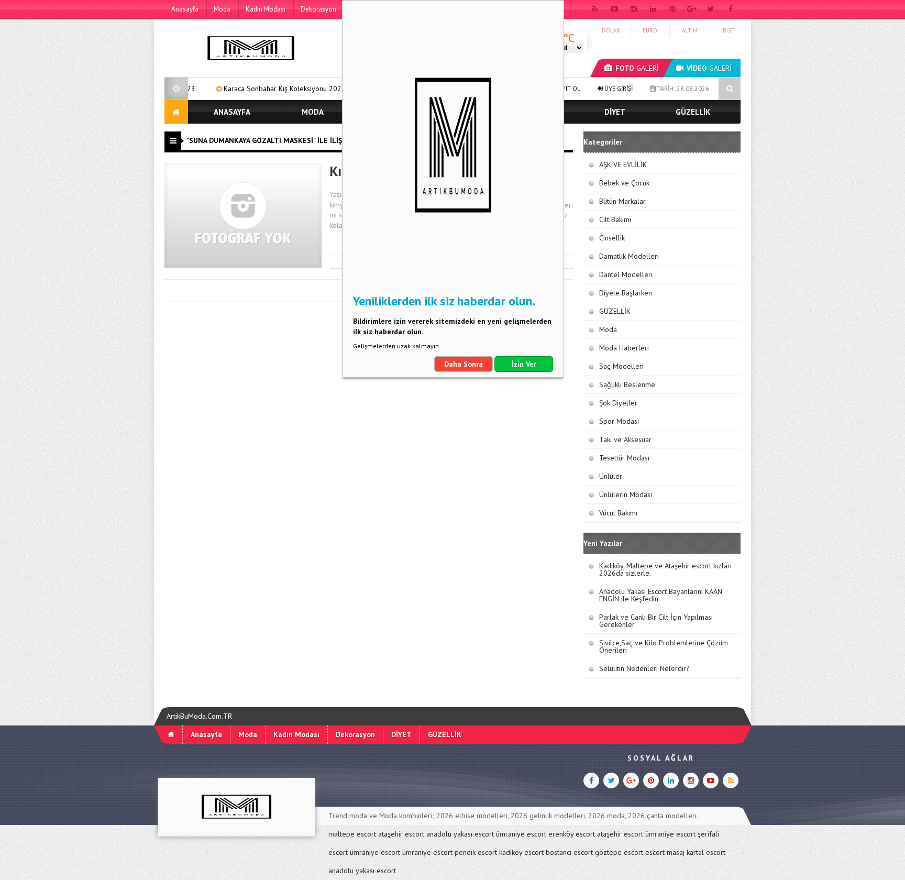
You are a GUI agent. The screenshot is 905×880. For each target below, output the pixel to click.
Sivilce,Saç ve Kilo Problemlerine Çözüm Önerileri (663, 646)
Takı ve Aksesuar (625, 439)
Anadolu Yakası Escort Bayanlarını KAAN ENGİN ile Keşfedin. (660, 595)
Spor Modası (619, 421)
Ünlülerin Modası (625, 494)
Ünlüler (610, 476)
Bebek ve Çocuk (624, 183)
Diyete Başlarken (625, 293)
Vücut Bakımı (618, 513)
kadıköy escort (521, 852)
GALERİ (637, 68)
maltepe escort (352, 834)
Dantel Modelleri (626, 274)
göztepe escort (619, 852)
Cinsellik (612, 238)
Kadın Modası (265, 9)
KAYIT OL (567, 88)
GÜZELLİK (693, 112)
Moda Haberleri (624, 348)
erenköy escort (571, 834)
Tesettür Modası (624, 458)
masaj (676, 852)
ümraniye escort (521, 834)
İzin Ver (524, 364)
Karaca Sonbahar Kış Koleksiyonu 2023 (250, 88)
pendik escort (476, 852)
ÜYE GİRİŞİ (618, 88)
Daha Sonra (463, 364)
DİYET (614, 112)
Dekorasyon (318, 9)
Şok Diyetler (618, 403)
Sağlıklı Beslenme (627, 384)
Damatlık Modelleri (629, 256)
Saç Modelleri (621, 366)
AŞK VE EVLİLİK (623, 164)
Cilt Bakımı (615, 219)
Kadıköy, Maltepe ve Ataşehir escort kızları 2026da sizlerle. (665, 569)
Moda (222, 9)
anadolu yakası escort (460, 834)
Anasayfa (184, 9)
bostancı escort (569, 852)
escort (655, 852)
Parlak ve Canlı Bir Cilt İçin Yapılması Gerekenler (656, 620)
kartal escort (706, 852)
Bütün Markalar (622, 201)
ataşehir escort (401, 834)
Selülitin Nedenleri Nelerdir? (644, 668)
